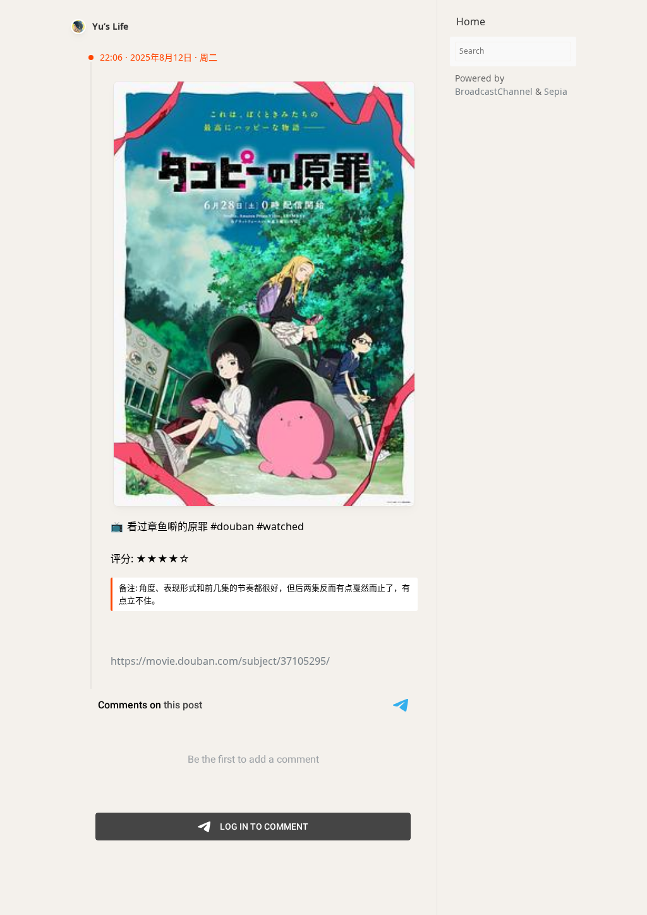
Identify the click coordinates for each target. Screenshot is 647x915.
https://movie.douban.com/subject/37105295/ (220, 661)
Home (470, 21)
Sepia (555, 91)
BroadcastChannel (495, 91)
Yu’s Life (110, 26)
